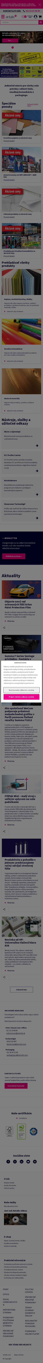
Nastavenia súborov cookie (21, 690)
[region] (21, 681)
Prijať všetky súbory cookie (21, 697)
